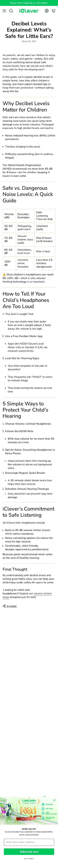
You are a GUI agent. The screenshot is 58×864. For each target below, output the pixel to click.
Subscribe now (29, 851)
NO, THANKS (29, 859)
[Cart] (53, 10)
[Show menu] (4, 10)
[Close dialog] (54, 800)
